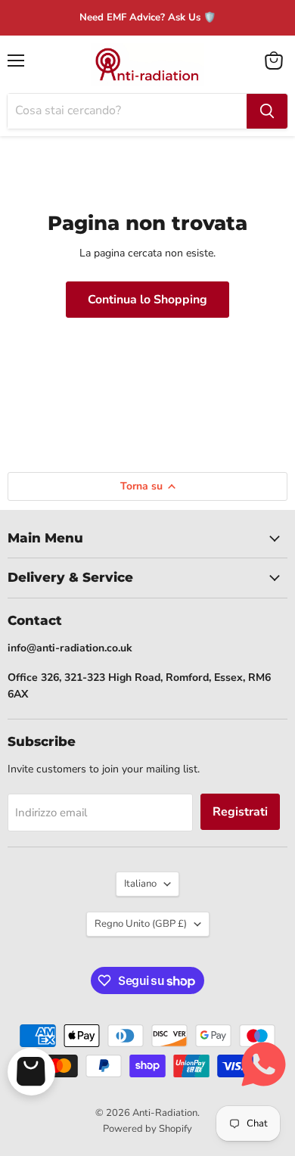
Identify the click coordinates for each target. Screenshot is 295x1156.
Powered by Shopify (147, 1129)
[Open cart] (31, 1071)
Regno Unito (141, 924)
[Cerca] (267, 111)
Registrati (240, 811)
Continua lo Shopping (147, 299)
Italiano (140, 883)
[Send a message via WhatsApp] (263, 1064)
